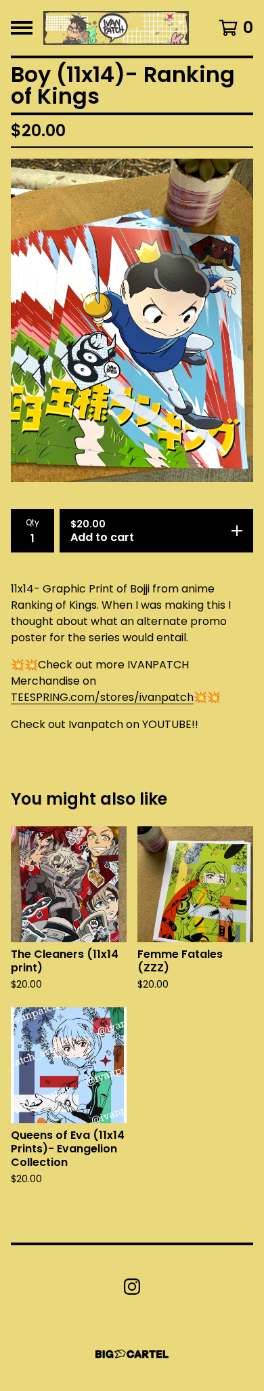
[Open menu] (21, 28)
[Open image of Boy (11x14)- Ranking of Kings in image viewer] (132, 320)
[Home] (116, 28)
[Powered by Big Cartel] (132, 1354)
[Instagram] (132, 1286)
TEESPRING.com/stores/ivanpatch (102, 697)
